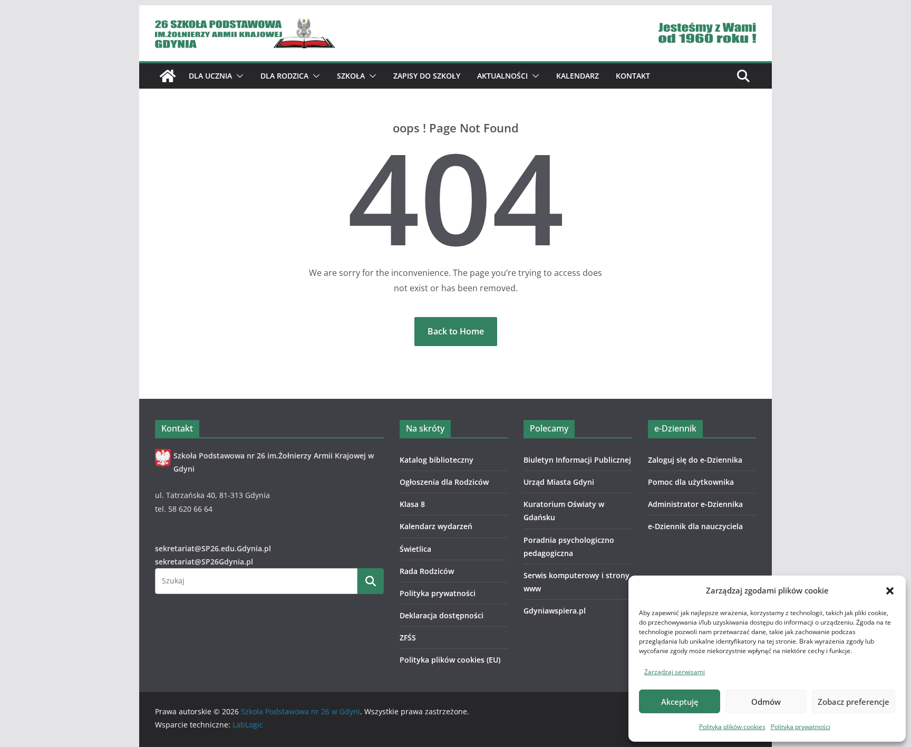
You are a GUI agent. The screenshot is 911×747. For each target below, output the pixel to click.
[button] (890, 591)
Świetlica (415, 549)
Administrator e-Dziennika (695, 504)
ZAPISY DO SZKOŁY (426, 76)
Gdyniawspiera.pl (555, 611)
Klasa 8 (412, 504)
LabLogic (247, 725)
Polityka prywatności (800, 726)
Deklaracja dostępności (441, 615)
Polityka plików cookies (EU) (450, 660)
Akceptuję (680, 701)
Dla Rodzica (284, 76)
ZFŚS (408, 638)
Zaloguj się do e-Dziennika (695, 460)
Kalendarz (577, 76)
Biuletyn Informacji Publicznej (577, 460)
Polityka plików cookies (732, 726)
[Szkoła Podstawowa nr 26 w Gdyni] (167, 76)
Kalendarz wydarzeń (436, 526)
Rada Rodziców (427, 571)
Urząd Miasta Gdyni (559, 482)
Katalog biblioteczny (436, 460)
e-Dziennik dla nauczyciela (695, 526)
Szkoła (351, 76)
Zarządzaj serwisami (674, 671)
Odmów (766, 701)
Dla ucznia (210, 76)
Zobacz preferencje (853, 701)
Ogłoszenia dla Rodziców (444, 482)
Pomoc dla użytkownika (691, 482)
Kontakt (633, 76)
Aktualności (502, 76)
